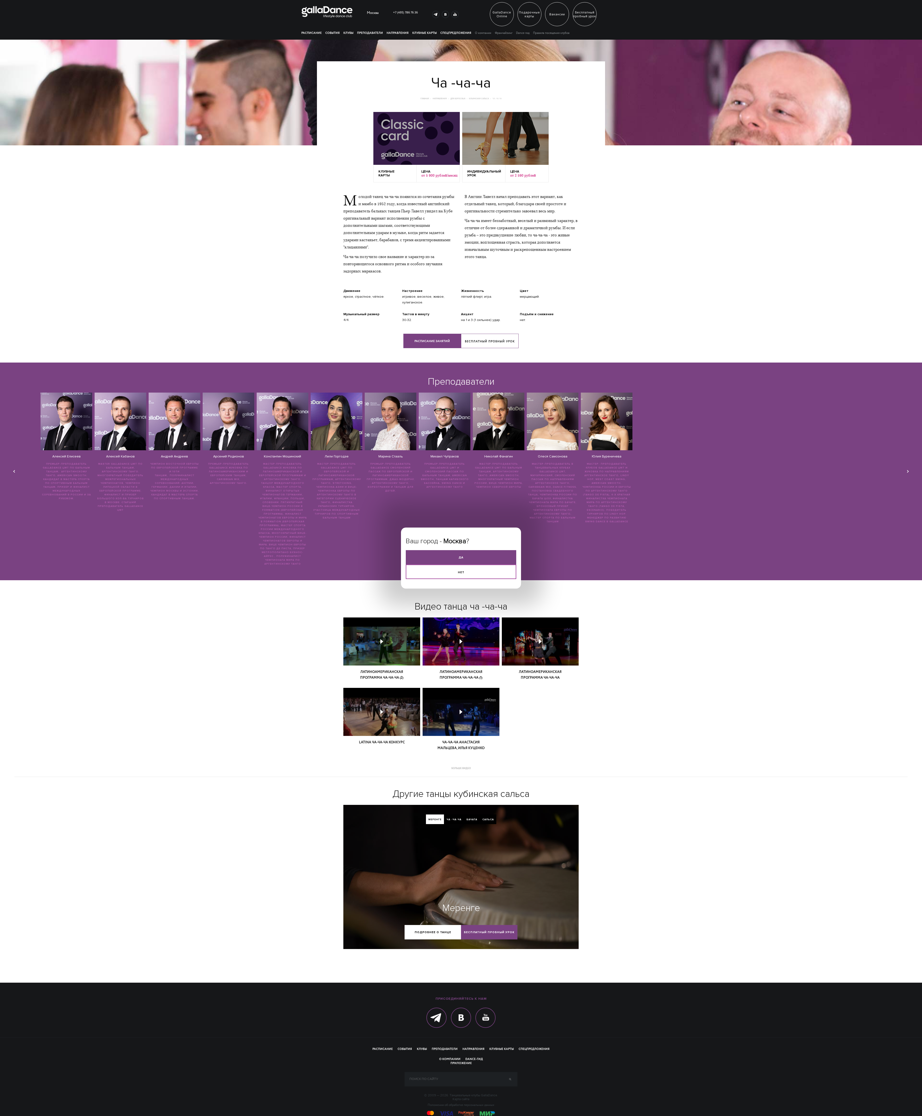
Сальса (488, 819)
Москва (373, 13)
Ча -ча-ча (454, 819)
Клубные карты (424, 33)
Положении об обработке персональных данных (461, 1105)
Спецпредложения (455, 33)
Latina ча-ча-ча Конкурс (382, 742)
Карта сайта (461, 1099)
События (332, 33)
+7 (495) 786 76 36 (405, 12)
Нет (461, 572)
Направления (398, 33)
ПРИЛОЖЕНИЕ (461, 1063)
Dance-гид (522, 33)
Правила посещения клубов (551, 33)
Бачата (472, 819)
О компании (483, 33)
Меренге (435, 819)
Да (461, 557)
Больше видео (461, 768)
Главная (424, 99)
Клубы (348, 33)
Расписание (311, 33)
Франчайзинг (503, 33)
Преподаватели (370, 33)
